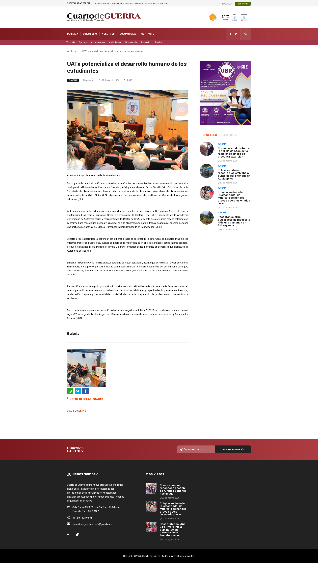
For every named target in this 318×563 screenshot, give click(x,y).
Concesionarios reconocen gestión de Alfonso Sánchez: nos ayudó (173, 489)
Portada (72, 34)
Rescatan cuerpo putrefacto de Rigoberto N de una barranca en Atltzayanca (234, 221)
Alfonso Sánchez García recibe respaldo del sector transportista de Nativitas (131, 3)
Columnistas (128, 34)
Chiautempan (98, 42)
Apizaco (83, 42)
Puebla (158, 42)
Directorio (90, 34)
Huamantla (131, 42)
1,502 (129, 80)
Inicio (74, 51)
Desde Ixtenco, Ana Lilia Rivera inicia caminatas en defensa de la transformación (173, 529)
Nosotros (108, 34)
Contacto (147, 34)
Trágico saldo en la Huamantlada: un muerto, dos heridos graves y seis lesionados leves (234, 197)
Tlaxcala (70, 42)
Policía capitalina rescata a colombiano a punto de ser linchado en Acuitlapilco (234, 174)
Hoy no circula (243, 3)
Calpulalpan (115, 42)
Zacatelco (146, 42)
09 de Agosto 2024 (110, 80)
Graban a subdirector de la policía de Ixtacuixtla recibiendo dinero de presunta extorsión (234, 152)
